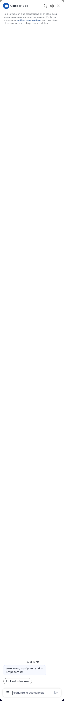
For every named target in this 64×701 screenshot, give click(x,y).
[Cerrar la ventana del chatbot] (58, 5)
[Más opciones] (8, 693)
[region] (32, 349)
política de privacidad (29, 20)
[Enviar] (56, 693)
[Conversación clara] (45, 5)
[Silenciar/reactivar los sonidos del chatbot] (52, 5)
